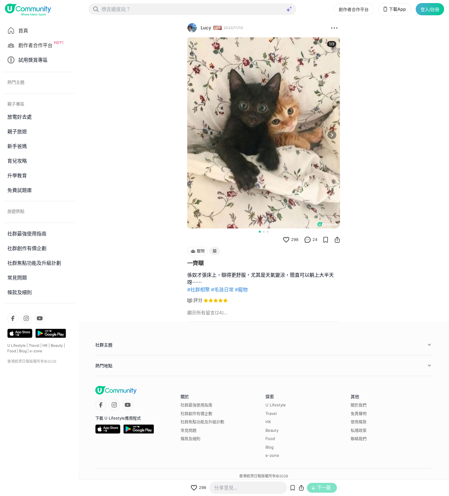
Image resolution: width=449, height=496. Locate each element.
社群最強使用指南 (196, 404)
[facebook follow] (12, 318)
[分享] (337, 239)
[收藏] (325, 239)
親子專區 (15, 103)
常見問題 (188, 430)
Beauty (57, 345)
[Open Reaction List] (334, 27)
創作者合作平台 (354, 9)
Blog (23, 351)
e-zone (36, 351)
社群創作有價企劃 (196, 413)
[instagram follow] (26, 318)
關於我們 (359, 404)
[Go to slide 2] (264, 231)
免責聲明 (359, 413)
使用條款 (359, 421)
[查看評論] (307, 239)
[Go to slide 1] (260, 231)
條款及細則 (190, 438)
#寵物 (241, 290)
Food (11, 351)
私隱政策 (359, 430)
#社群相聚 (198, 290)
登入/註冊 (430, 9)
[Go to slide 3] (267, 231)
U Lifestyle (16, 345)
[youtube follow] (39, 318)
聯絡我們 (359, 438)
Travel (34, 345)
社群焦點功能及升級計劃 (202, 421)
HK (45, 345)
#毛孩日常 (222, 290)
